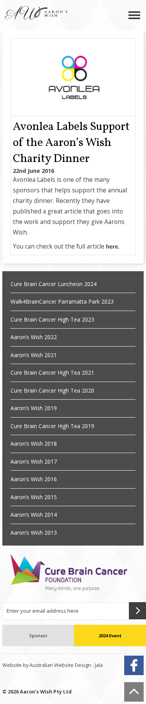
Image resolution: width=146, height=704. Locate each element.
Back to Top (134, 692)
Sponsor (38, 635)
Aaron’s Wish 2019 (34, 408)
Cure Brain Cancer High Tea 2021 (52, 372)
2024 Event (110, 635)
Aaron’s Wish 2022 (34, 337)
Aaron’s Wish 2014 (34, 514)
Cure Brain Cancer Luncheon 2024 (54, 284)
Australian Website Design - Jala (66, 665)
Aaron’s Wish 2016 (34, 479)
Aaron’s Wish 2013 (34, 532)
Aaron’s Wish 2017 (34, 461)
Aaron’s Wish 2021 (34, 355)
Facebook (134, 665)
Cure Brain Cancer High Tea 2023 (52, 319)
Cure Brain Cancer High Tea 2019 (52, 426)
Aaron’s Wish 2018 (34, 443)
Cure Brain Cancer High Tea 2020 (52, 390)
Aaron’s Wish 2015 (34, 497)
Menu (134, 15)
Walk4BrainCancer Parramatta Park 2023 (62, 301)
